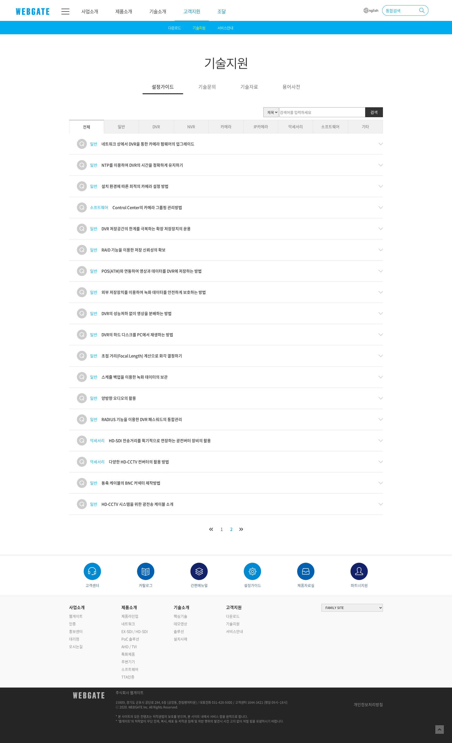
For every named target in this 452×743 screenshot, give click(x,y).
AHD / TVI (129, 646)
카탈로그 (145, 585)
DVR (156, 127)
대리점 (74, 638)
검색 (374, 112)
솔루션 (179, 631)
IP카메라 (261, 127)
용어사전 (291, 87)
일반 (121, 127)
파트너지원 (359, 585)
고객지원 (191, 11)
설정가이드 (163, 87)
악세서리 (295, 127)
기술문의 (207, 87)
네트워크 (128, 623)
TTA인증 (127, 676)
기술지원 (199, 27)
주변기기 (128, 661)
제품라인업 (129, 616)
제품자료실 (305, 585)
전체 (86, 127)
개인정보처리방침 (368, 704)
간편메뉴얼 (199, 585)
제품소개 (123, 11)
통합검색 (393, 10)
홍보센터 (76, 631)
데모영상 (180, 623)
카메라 (226, 127)
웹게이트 (76, 616)
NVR (191, 127)
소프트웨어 (330, 127)
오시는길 (76, 646)
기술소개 (157, 11)
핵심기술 (180, 616)
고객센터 (92, 585)
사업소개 (89, 11)
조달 (221, 11)
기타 (365, 127)
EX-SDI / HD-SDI (134, 631)
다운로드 (174, 27)
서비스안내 (225, 27)
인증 (72, 623)
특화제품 (128, 654)
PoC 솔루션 (130, 638)
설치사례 (180, 638)
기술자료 (249, 87)
